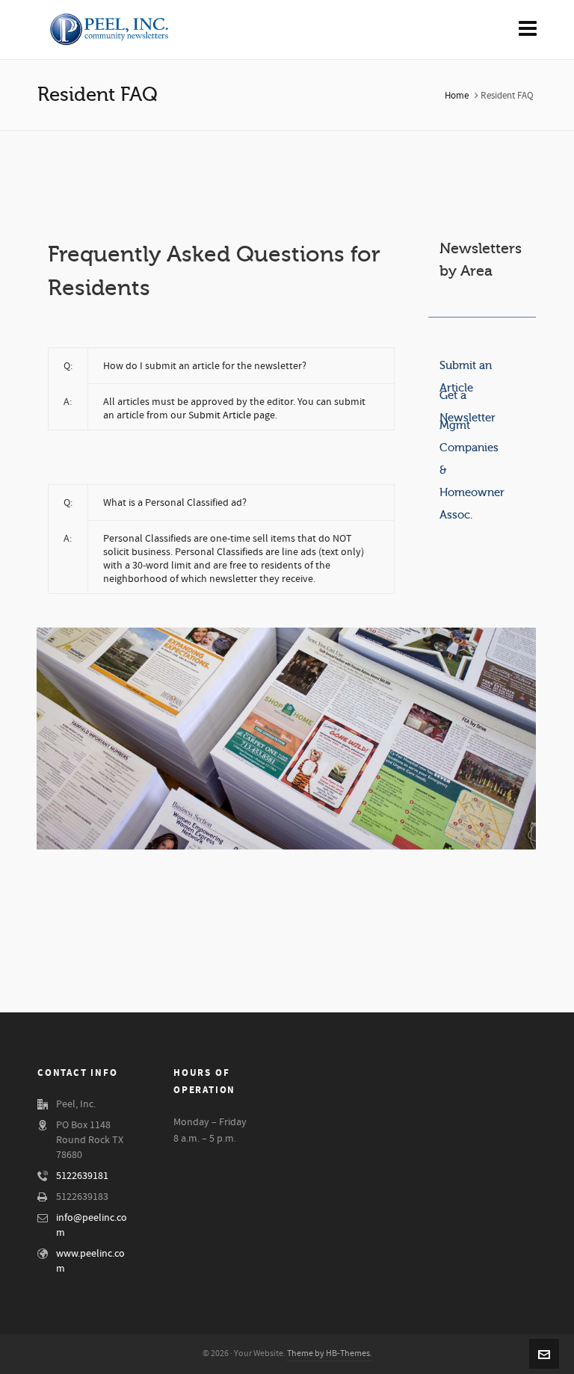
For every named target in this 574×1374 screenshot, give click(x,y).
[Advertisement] (287, 169)
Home (457, 96)
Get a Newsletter (467, 397)
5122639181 (82, 1176)
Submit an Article (465, 368)
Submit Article (219, 415)
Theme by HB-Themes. (329, 1353)
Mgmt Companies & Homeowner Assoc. (471, 427)
